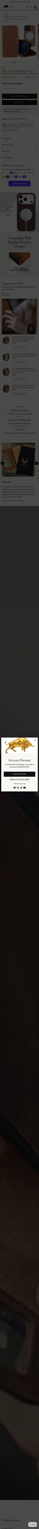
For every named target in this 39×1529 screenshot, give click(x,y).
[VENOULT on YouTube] (24, 788)
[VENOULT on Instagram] (18, 788)
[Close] (35, 740)
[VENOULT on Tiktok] (21, 788)
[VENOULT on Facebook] (14, 788)
